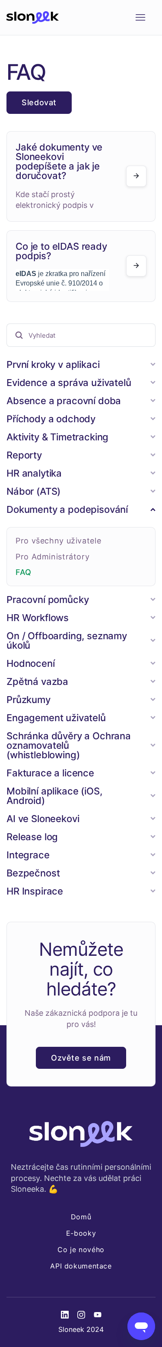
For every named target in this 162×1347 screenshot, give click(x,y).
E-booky (81, 1233)
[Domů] (32, 17)
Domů (81, 1216)
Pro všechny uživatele (58, 540)
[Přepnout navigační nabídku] (140, 18)
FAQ (24, 572)
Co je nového (81, 1249)
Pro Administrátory (52, 556)
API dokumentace (80, 1266)
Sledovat (39, 102)
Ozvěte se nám (81, 1057)
